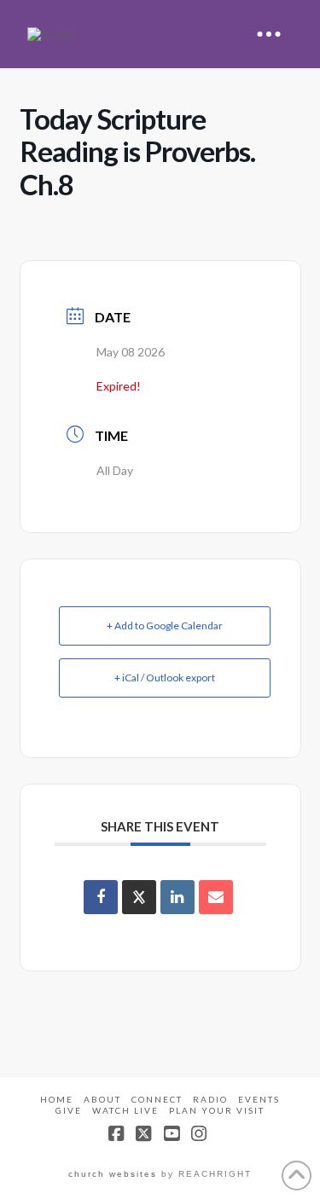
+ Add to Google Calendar (165, 625)
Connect (157, 1099)
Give (68, 1110)
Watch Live (125, 1110)
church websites (112, 1174)
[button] (269, 34)
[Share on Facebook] (101, 897)
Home (56, 1099)
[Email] (216, 897)
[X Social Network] (139, 897)
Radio (210, 1099)
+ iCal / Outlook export (164, 677)
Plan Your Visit (217, 1110)
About (102, 1099)
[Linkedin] (177, 897)
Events (259, 1099)
